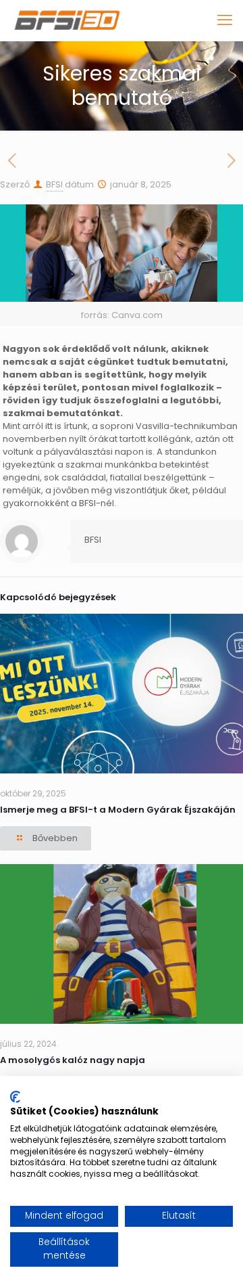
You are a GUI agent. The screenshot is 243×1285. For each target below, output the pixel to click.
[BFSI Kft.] (67, 20)
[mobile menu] (224, 20)
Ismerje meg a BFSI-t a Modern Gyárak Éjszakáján (118, 809)
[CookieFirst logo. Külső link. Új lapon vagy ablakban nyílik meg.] (15, 1097)
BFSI (54, 184)
